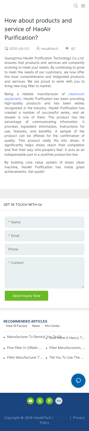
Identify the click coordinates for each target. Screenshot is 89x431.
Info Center (52, 326)
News (36, 326)
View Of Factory (16, 326)
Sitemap (61, 418)
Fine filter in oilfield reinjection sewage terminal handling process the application (25, 348)
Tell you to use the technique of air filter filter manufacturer (67, 357)
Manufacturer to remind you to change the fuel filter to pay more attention (36, 337)
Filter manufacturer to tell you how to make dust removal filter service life (25, 357)
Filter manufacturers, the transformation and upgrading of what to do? (67, 348)
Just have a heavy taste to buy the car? (67, 338)
